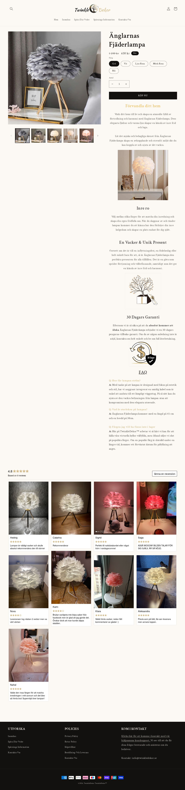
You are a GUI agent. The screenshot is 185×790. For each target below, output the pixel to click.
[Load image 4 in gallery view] (70, 135)
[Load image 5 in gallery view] (86, 135)
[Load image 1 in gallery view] (22, 135)
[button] (11, 8)
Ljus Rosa (140, 63)
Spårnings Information (18, 747)
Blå (113, 70)
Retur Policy (71, 741)
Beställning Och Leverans (77, 752)
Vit (125, 63)
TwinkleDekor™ (101, 783)
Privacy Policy (71, 736)
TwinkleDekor (89, 783)
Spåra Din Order (15, 741)
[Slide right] (98, 135)
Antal (111, 77)
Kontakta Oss (14, 752)
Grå (114, 63)
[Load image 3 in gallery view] (54, 135)
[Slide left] (11, 135)
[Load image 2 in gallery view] (38, 135)
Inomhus (12, 736)
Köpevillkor (70, 747)
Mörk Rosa (158, 63)
